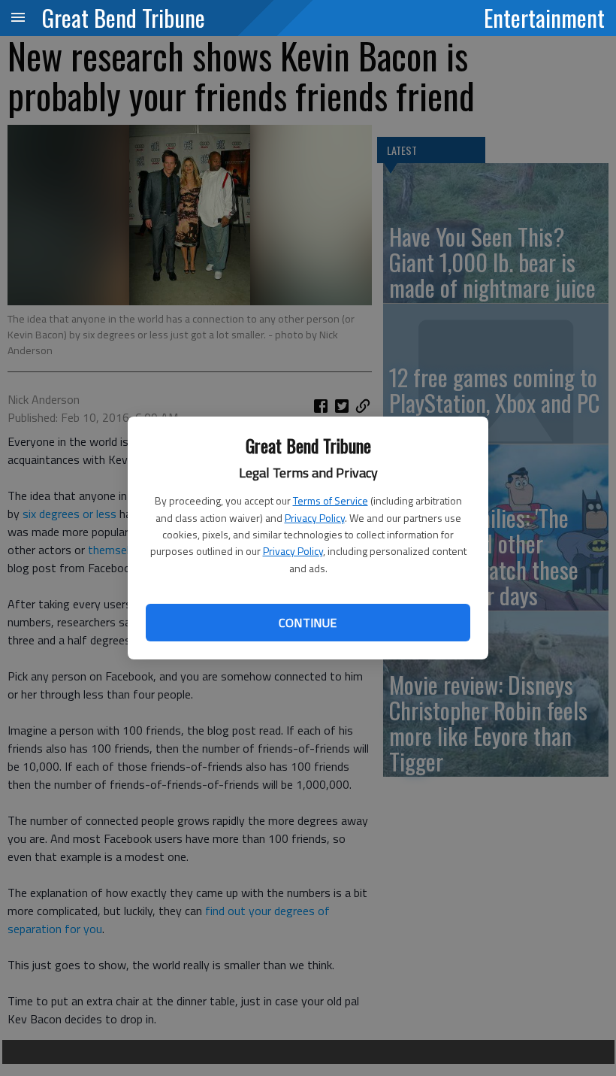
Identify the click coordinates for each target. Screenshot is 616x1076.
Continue (308, 623)
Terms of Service (330, 500)
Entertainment (544, 17)
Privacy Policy (315, 518)
